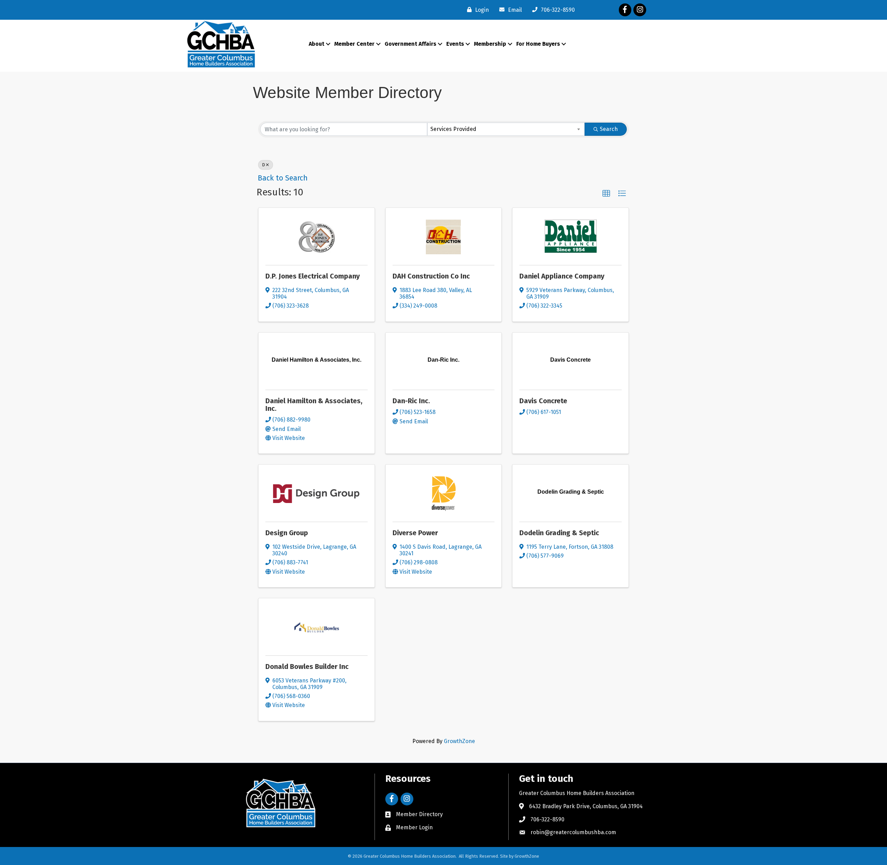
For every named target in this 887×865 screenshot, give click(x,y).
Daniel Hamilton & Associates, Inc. (313, 405)
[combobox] (506, 129)
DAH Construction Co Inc (431, 276)
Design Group (286, 533)
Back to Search (283, 178)
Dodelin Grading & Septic (559, 533)
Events (455, 44)
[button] (606, 194)
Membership (490, 44)
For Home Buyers (538, 44)
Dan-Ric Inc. (411, 401)
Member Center (354, 44)
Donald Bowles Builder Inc (307, 666)
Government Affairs (410, 44)
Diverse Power (415, 533)
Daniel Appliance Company (561, 276)
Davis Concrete (543, 401)
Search (609, 129)
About (316, 44)
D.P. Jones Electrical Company (312, 276)
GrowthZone (459, 741)
